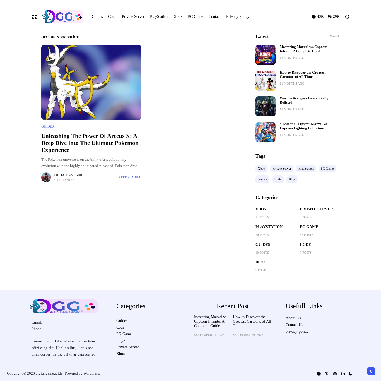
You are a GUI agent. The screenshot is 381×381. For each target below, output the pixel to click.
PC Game (309, 227)
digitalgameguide (69, 175)
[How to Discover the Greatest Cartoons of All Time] (265, 81)
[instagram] (335, 374)
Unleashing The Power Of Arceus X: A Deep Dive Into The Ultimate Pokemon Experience (90, 143)
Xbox (261, 209)
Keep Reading (130, 177)
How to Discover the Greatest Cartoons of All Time (302, 75)
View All (335, 36)
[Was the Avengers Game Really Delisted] (265, 106)
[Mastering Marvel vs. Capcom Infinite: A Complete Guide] (265, 55)
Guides (47, 126)
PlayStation (269, 227)
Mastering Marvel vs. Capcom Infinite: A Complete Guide (303, 49)
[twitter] (327, 374)
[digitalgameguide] (62, 16)
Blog (261, 262)
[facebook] (319, 374)
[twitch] (351, 374)
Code (305, 245)
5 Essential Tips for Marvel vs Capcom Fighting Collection (303, 126)
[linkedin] (343, 374)
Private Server (316, 209)
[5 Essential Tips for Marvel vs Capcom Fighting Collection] (265, 132)
